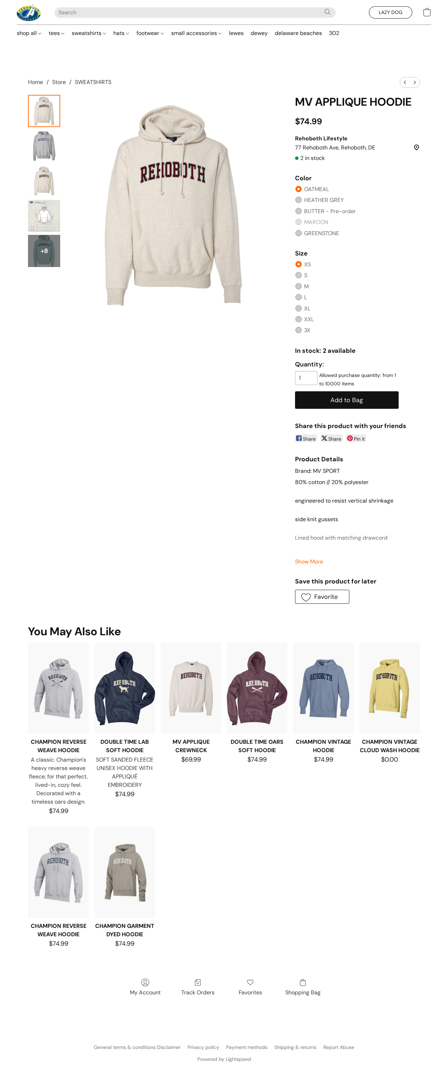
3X (307, 330)
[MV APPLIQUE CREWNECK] (191, 688)
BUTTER (330, 211)
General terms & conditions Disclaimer (137, 1047)
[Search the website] (327, 12)
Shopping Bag (303, 992)
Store (59, 82)
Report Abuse (338, 1047)
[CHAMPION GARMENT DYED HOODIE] (124, 872)
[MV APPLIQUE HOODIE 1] (44, 146)
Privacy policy (203, 1047)
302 (334, 33)
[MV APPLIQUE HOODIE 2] (44, 181)
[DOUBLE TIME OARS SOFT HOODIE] (257, 688)
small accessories (194, 33)
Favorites (250, 992)
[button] (29, 12)
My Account (145, 992)
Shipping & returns (295, 1047)
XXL (309, 319)
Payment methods (246, 1047)
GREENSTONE (321, 233)
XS (307, 264)
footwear (148, 33)
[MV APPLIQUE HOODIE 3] (44, 216)
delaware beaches (298, 33)
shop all (27, 33)
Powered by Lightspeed (224, 1059)
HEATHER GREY (324, 200)
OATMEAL (316, 189)
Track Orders (198, 992)
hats (119, 33)
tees (55, 33)
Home (35, 82)
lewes (236, 33)
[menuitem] (405, 82)
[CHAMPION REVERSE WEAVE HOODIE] (58, 688)
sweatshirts (87, 33)
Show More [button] (309, 561)
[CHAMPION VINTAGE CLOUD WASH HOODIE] (389, 688)
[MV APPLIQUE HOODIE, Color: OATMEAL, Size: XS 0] (44, 111)
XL (307, 308)
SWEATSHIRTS (93, 82)
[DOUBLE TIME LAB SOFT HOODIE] (124, 688)
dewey (259, 33)
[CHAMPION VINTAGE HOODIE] (323, 688)
